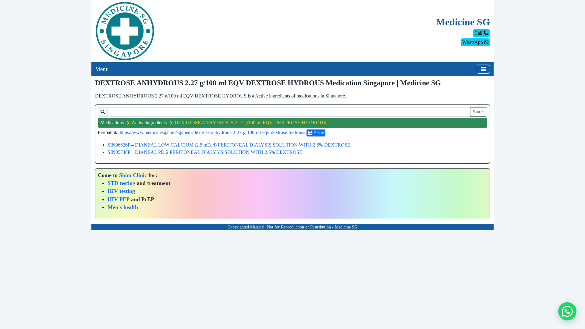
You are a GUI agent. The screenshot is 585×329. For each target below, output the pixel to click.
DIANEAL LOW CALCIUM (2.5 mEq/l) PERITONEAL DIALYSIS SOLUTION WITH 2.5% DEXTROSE (242, 144)
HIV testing (121, 191)
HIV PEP (118, 199)
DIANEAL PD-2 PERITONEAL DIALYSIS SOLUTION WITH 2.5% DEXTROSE (218, 152)
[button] (567, 311)
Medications (112, 122)
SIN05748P (119, 152)
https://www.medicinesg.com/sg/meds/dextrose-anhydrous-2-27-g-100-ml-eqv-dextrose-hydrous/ (212, 132)
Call (479, 33)
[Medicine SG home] (125, 30)
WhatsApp (473, 42)
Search (478, 112)
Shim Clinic (133, 175)
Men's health (123, 207)
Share (318, 133)
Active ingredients (149, 122)
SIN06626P (119, 144)
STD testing (121, 183)
